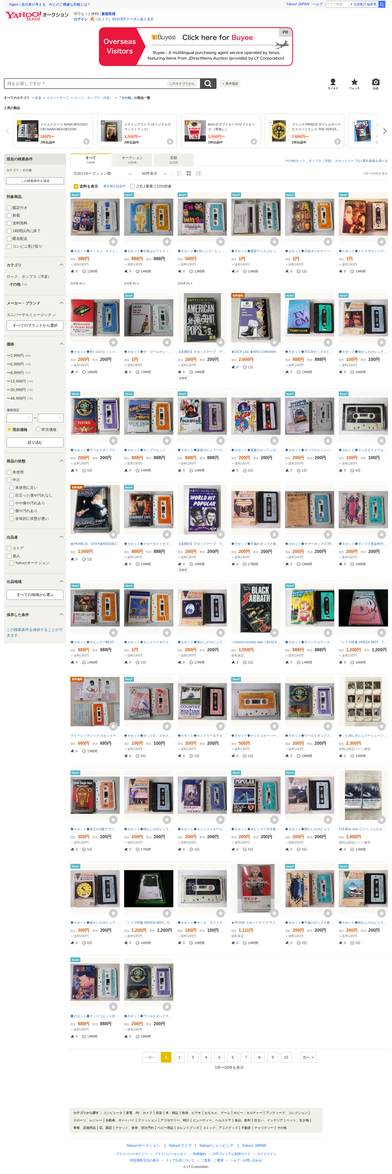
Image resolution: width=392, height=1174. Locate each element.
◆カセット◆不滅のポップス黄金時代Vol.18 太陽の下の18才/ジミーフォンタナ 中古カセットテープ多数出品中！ (256, 544)
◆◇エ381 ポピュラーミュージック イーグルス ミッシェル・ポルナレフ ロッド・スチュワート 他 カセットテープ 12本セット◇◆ (363, 736)
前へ (8, 131)
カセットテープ (58, 98)
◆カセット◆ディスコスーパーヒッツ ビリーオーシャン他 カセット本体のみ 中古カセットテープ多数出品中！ (256, 736)
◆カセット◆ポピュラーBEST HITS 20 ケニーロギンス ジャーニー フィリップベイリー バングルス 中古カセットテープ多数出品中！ (95, 642)
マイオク (333, 88)
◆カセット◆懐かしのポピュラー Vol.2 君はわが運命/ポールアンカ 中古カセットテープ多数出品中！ (95, 923)
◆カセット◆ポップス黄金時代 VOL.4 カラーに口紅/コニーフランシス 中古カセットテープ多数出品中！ (363, 544)
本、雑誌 (172, 1113)
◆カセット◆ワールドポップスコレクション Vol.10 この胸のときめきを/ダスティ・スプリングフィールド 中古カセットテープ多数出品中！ (309, 736)
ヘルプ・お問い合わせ (246, 1160)
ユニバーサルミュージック (31, 315)
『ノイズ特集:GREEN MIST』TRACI (363, 642)
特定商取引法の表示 (144, 1160)
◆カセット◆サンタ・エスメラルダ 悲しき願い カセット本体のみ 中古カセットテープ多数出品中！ (202, 923)
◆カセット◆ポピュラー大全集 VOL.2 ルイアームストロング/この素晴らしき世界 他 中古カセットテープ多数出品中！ (256, 829)
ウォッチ (354, 88)
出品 (375, 88)
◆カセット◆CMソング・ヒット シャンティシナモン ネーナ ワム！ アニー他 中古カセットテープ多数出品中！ (202, 251)
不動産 (246, 1128)
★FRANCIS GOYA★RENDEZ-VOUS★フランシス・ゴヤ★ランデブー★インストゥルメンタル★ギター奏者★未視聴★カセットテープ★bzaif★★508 (95, 544)
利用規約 (199, 1154)
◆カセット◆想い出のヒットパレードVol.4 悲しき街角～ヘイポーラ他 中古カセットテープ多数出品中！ (95, 352)
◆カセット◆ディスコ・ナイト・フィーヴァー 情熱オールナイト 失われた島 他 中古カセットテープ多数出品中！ (95, 251)
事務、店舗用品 (84, 1128)
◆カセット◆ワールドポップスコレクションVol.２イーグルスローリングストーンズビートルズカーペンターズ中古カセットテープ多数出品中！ (95, 450)
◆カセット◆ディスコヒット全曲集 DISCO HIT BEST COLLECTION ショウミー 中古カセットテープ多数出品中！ (95, 1016)
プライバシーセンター (170, 1154)
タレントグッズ (188, 1128)
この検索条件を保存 (35, 181)
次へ (383, 131)
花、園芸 (105, 1128)
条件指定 (230, 83)
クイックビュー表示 (198, 173)
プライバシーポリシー (132, 1154)
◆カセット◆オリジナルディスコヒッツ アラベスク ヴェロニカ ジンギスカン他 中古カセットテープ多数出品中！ (309, 642)
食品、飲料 (243, 1120)
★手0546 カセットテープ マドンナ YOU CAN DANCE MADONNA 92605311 (256, 923)
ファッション (147, 1120)
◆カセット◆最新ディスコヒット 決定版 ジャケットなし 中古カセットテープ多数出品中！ (256, 251)
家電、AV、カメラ (139, 1113)
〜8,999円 (19, 372)
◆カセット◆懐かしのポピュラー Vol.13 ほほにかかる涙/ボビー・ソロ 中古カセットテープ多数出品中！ (148, 829)
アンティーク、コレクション (286, 1113)
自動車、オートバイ (120, 1120)
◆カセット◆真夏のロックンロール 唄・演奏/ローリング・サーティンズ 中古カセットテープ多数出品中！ (256, 450)
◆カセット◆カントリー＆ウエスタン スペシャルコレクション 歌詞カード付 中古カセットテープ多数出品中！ (148, 642)
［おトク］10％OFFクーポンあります (124, 19)
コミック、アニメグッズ (220, 1128)
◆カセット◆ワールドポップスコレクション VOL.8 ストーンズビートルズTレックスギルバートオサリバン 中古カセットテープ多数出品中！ (148, 1016)
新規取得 (108, 14)
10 (286, 1057)
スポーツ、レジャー (87, 1120)
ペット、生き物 (297, 1120)
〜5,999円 (19, 364)
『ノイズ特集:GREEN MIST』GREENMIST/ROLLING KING (148, 923)
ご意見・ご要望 (212, 1160)
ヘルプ (317, 4)
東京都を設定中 (114, 186)
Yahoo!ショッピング (216, 1145)
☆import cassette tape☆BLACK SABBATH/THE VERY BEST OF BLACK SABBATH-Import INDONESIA (256, 642)
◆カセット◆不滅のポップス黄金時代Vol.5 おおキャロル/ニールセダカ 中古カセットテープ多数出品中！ (309, 923)
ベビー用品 (165, 1128)
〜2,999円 (19, 355)
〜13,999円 (20, 381)
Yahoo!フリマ (180, 1145)
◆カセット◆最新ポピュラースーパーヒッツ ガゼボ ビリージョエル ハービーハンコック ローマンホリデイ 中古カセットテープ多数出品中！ (202, 450)
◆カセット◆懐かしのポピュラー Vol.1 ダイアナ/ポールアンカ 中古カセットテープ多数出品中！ (309, 829)
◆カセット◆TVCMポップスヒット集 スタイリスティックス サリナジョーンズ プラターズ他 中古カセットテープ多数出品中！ (309, 352)
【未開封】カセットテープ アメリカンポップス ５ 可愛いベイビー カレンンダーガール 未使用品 (202, 352)
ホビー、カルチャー (248, 1113)
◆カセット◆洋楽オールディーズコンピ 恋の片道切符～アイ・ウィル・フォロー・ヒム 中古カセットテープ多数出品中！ (309, 251)
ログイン (81, 19)
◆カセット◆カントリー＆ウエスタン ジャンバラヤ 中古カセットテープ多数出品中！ (202, 736)
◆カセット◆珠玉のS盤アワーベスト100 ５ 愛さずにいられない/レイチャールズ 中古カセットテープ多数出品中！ (95, 829)
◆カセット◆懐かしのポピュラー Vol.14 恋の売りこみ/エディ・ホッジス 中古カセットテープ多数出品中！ (202, 642)
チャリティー (264, 1128)
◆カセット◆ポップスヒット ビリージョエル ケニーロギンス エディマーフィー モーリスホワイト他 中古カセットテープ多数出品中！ (148, 450)
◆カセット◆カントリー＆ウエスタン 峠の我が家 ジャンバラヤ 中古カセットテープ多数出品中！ (202, 829)
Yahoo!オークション (143, 1145)
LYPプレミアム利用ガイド (231, 1154)
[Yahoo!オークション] (37, 13)
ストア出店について (180, 1160)
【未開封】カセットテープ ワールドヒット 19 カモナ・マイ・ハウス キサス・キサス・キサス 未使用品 (202, 544)
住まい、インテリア (268, 1120)
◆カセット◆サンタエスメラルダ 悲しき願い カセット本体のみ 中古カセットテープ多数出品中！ (363, 450)
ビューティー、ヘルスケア (212, 1120)
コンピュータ (112, 1113)
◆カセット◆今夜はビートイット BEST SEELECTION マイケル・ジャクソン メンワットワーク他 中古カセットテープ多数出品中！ (148, 251)
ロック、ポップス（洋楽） (93, 98)
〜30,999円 (20, 390)
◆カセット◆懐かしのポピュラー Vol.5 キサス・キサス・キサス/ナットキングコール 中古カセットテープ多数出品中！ (363, 923)
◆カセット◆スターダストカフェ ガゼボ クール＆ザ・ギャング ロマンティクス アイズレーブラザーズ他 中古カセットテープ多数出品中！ (148, 544)
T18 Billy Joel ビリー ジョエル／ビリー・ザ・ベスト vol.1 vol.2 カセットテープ (363, 829)
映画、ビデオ (191, 1113)
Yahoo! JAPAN (297, 4)
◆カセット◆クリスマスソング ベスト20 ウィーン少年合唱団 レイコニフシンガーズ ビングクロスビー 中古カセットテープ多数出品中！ (363, 251)
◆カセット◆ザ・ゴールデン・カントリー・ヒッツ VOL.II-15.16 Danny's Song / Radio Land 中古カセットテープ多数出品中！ (148, 352)
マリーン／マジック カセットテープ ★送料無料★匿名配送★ (95, 736)
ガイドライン (266, 1154)
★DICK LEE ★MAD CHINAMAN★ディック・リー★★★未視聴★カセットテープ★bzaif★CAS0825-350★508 (256, 352)
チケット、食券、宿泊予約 (134, 1128)
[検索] (381, 4)
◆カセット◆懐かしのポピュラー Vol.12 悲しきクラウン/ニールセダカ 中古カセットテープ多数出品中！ (363, 352)
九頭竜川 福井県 (365, 4)
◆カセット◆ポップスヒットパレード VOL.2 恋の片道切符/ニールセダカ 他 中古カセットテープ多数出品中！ (309, 450)
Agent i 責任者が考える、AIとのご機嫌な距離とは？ (50, 4)
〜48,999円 (20, 398)
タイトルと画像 (179, 173)
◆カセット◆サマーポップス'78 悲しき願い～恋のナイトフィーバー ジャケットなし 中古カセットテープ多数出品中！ (309, 544)
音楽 (38, 98)
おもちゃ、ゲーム (217, 1113)
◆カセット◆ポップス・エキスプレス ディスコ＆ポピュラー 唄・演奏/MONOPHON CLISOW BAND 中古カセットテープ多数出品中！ (148, 736)
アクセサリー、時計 (175, 1120)
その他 (126, 98)
